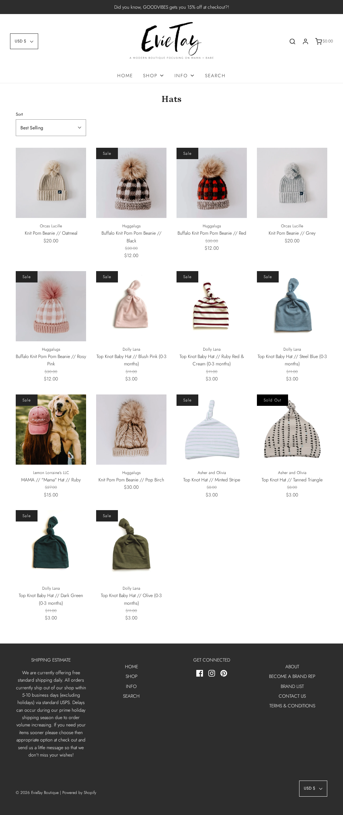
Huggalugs (131, 226)
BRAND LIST (292, 686)
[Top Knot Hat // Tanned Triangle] (292, 429)
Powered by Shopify (79, 793)
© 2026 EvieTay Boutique (37, 793)
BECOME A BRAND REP (292, 676)
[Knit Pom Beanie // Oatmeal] (51, 183)
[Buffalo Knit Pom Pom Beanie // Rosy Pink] (51, 306)
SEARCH (215, 75)
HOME (125, 75)
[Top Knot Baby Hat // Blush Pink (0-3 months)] (131, 306)
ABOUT (292, 666)
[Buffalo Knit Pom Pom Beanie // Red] (212, 183)
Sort (19, 114)
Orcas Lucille (51, 226)
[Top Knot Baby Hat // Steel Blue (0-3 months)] (292, 306)
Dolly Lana (131, 349)
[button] (24, 41)
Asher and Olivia (212, 473)
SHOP (131, 676)
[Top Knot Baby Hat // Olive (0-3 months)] (131, 545)
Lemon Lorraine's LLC (51, 473)
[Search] (292, 41)
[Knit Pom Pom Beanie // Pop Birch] (131, 429)
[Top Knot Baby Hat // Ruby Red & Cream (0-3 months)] (212, 306)
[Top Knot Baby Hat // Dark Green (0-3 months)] (51, 545)
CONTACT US (292, 696)
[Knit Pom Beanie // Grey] (292, 183)
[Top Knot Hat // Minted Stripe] (212, 429)
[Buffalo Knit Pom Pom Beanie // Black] (131, 183)
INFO (131, 686)
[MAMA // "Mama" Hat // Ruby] (51, 429)
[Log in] (305, 41)
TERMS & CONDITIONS (292, 705)
